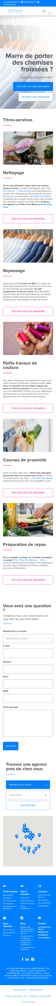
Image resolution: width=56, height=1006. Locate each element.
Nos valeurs (43, 900)
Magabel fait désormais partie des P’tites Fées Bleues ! (27, 930)
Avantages (7, 898)
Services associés (27, 903)
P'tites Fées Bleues (42, 196)
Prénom (7, 662)
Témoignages (43, 906)
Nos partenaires (44, 903)
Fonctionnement (9, 901)
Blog (22, 923)
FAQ (26, 996)
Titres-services (9, 930)
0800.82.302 (12, 2)
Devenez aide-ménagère (36, 97)
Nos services (8, 895)
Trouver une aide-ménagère (33, 86)
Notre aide (24, 898)
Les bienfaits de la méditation (27, 948)
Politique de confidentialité (40, 996)
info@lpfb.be (29, 2)
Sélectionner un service (15, 631)
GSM (5, 691)
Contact (42, 923)
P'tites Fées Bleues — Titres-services (27, 189)
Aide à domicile (24, 893)
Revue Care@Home (25, 907)
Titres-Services (10, 891)
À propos (42, 891)
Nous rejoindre (7, 925)
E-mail (6, 645)
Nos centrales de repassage (10, 907)
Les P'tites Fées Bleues (42, 478)
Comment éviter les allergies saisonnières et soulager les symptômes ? (26, 940)
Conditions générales (13, 996)
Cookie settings (28, 1002)
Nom (5, 676)
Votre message (10, 707)
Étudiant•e (7, 935)
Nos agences (8, 904)
